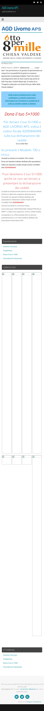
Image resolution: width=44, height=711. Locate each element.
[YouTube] (34, 2)
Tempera (29, 702)
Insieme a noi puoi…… (11, 247)
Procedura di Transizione (12, 258)
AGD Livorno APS (10, 8)
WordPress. (38, 702)
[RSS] (41, 2)
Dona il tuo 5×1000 (10, 255)
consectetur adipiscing (27, 689)
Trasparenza (7, 251)
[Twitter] (37, 2)
